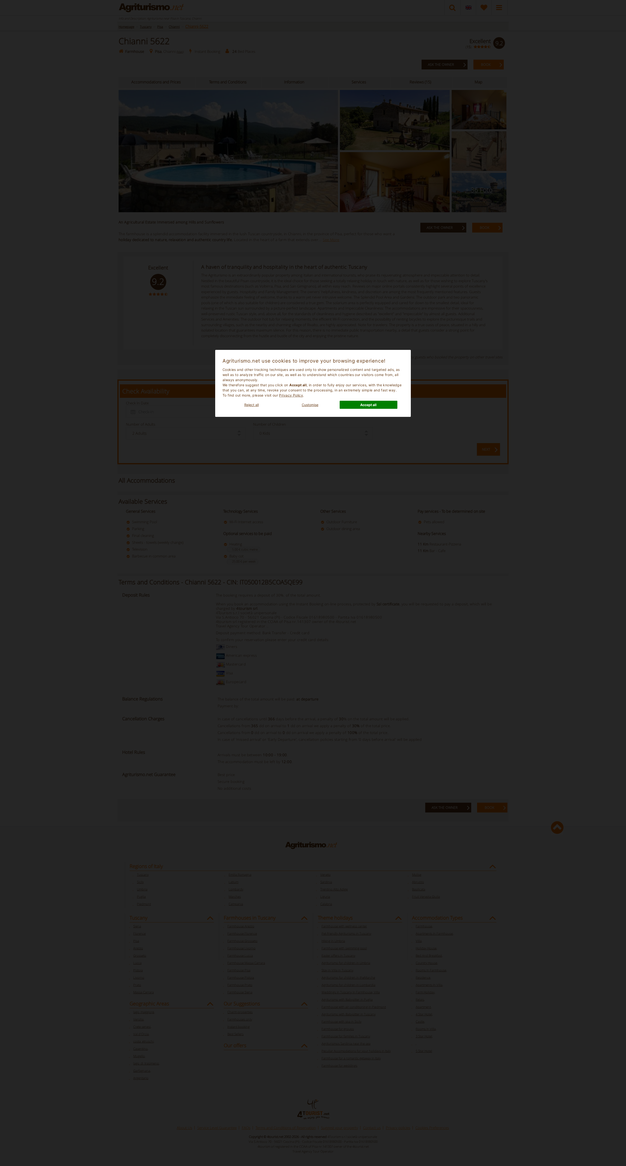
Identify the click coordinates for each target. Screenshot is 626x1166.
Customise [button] (310, 405)
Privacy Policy (291, 395)
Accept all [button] (368, 405)
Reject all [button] (251, 405)
